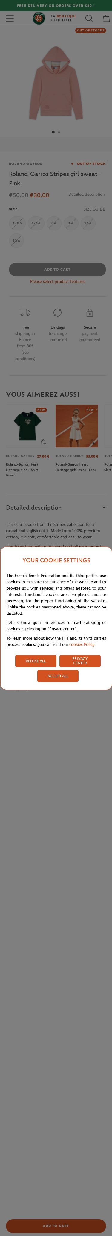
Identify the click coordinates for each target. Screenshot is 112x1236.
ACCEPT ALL (57, 676)
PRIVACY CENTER (80, 660)
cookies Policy (81, 644)
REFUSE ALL (36, 661)
